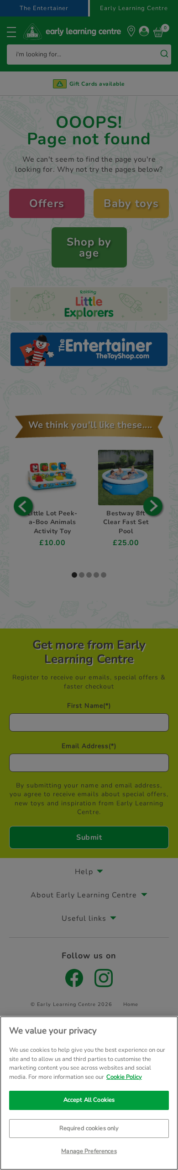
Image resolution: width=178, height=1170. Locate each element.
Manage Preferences (88, 1151)
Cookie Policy (124, 1077)
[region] (89, 1093)
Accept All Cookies (89, 1100)
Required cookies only (89, 1128)
